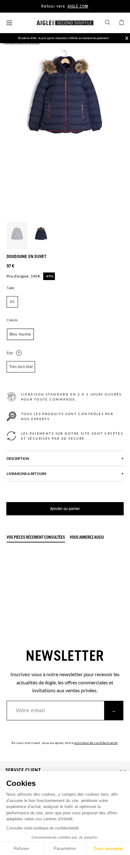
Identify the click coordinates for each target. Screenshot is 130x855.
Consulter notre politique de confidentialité (42, 828)
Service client (23, 770)
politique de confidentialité (96, 743)
